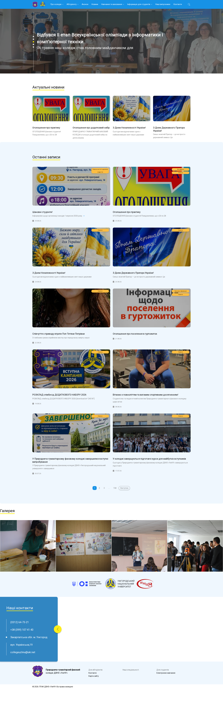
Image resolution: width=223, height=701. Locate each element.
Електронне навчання (166, 673)
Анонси (85, 4)
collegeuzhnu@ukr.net (22, 652)
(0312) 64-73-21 (19, 622)
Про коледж (55, 4)
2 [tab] (33, 39)
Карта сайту (94, 676)
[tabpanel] (111, 41)
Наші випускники (162, 4)
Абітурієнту (72, 4)
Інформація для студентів (138, 4)
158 (114, 488)
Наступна (124, 488)
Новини (94, 4)
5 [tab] (33, 47)
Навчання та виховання (111, 4)
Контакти (177, 4)
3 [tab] (33, 41)
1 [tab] (33, 36)
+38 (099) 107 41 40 (21, 629)
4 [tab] (33, 44)
